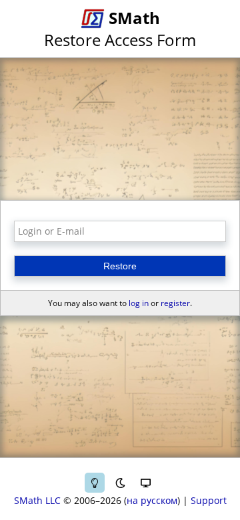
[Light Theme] (95, 483)
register (175, 303)
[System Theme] (145, 483)
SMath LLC (37, 500)
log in (139, 303)
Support (209, 500)
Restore (120, 266)
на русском (152, 500)
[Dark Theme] (120, 483)
